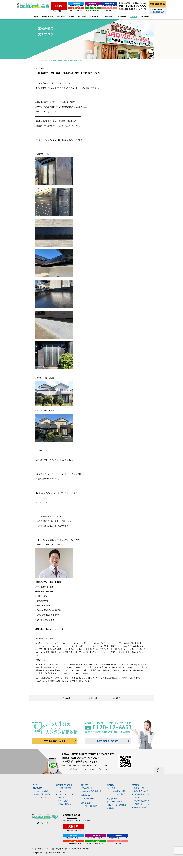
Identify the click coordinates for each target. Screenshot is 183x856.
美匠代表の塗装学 (141, 807)
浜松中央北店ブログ (141, 798)
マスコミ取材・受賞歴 (116, 794)
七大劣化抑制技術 (64, 788)
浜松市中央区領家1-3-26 (76, 10)
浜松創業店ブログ (141, 791)
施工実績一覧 (87, 788)
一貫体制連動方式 (64, 804)
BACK (68, 698)
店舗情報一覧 (139, 788)
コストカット (63, 791)
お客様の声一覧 (88, 799)
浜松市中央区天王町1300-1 (93, 6)
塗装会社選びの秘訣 (42, 794)
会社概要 (111, 788)
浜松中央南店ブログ (141, 794)
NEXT (115, 698)
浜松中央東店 (92, 4)
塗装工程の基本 (40, 798)
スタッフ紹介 (63, 801)
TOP (36, 16)
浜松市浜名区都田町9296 (93, 10)
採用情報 (110, 808)
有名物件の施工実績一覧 (92, 791)
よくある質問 (112, 799)
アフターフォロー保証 (66, 794)
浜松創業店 (76, 4)
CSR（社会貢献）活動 (117, 791)
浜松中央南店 (76, 8)
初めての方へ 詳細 (41, 791)
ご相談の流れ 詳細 (89, 806)
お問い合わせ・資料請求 (108, 741)
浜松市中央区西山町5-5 (76, 6)
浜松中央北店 (92, 8)
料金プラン (62, 798)
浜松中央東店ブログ (141, 801)
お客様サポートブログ (142, 804)
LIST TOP (93, 698)
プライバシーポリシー (115, 802)
